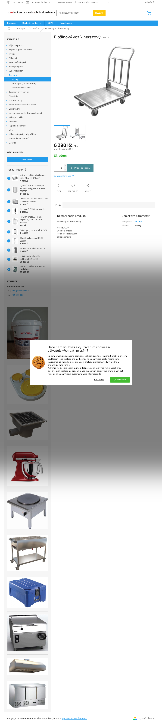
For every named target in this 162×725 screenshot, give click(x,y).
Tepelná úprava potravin (20, 49)
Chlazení (13, 58)
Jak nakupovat (65, 2)
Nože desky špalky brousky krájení (25, 113)
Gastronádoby (15, 100)
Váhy (11, 130)
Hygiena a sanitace (18, 125)
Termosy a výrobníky (19, 92)
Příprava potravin (17, 45)
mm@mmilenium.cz (21, 290)
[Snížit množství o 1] (65, 169)
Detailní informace (62, 176)
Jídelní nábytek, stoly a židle (22, 134)
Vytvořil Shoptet (147, 718)
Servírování (14, 109)
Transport (13, 75)
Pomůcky (13, 121)
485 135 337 (17, 295)
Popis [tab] (58, 205)
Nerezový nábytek (17, 62)
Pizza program (16, 66)
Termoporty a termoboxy (24, 83)
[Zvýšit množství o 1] (65, 166)
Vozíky (15, 79)
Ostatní (12, 142)
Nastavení (99, 379)
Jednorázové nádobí (18, 138)
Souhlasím (121, 379)
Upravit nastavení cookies (74, 718)
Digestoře (13, 96)
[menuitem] (11, 23)
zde (99, 373)
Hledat (99, 12)
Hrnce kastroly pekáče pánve (23, 104)
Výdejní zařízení (16, 70)
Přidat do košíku (82, 167)
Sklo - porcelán (16, 117)
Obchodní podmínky (88, 2)
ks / (27, 159)
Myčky (12, 54)
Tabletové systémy (21, 87)
